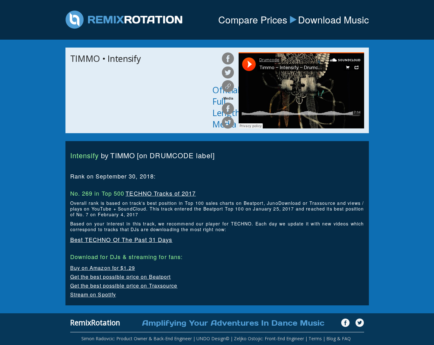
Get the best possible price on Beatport (120, 276)
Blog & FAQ (338, 338)
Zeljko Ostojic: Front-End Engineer (269, 338)
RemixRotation (95, 322)
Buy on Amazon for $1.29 (102, 267)
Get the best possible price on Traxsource (124, 285)
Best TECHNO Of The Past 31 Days (121, 239)
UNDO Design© (212, 338)
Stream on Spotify (93, 294)
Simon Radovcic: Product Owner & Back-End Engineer (136, 338)
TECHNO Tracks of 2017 (160, 193)
